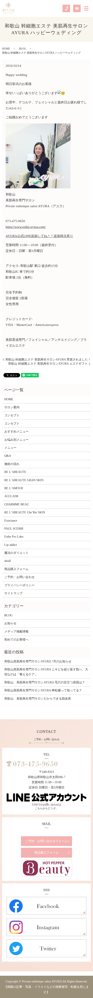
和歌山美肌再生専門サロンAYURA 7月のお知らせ (37, 661)
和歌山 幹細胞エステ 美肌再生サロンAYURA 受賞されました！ (48, 359)
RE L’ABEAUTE (15, 472)
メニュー (10, 447)
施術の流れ (11, 464)
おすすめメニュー (16, 431)
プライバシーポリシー (19, 585)
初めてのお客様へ (16, 639)
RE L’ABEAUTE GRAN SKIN (23, 480)
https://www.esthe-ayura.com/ (26, 227)
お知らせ (10, 623)
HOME (6, 48)
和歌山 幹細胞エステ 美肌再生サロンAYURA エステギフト (48, 363)
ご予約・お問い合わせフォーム (46, 841)
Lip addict (10, 544)
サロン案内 (11, 407)
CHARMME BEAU (16, 504)
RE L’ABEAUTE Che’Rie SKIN (24, 512)
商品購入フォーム (16, 569)
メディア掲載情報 (16, 631)
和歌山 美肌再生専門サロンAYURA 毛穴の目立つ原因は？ (44, 682)
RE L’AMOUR (13, 488)
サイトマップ (13, 593)
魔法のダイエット (16, 552)
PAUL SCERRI (13, 528)
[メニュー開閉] (86, 8)
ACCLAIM (11, 496)
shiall (7, 560)
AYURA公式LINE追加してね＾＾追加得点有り (39, 236)
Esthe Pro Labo (13, 536)
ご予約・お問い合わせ (19, 577)
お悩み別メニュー (16, 439)
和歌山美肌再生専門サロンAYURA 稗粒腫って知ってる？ (43, 690)
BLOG (22, 48)
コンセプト (11, 415)
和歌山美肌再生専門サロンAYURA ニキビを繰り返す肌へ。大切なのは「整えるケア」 (46, 672)
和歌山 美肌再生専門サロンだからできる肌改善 (37, 698)
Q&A (7, 455)
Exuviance (10, 520)
